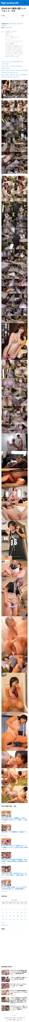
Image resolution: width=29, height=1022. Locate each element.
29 (25, 919)
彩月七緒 (9, 27)
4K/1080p (3, 25)
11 (10, 912)
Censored (6, 1018)
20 (17, 916)
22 (25, 916)
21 (21, 916)
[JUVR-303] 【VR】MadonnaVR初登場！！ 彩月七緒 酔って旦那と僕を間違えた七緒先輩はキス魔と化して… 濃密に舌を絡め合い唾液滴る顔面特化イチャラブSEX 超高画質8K (14, 860)
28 (21, 919)
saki (15, 1015)
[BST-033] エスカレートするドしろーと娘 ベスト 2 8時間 (18, 984)
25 (10, 919)
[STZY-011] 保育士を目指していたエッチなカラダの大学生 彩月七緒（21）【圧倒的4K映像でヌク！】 (14, 888)
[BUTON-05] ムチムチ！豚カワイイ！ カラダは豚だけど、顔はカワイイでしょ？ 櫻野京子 (19, 1007)
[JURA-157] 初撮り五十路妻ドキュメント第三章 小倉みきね (18, 978)
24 (6, 919)
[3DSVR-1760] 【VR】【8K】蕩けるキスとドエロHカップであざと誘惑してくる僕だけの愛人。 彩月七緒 (14, 874)
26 (14, 919)
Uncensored (20, 23)
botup (3, 15)
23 (2, 919)
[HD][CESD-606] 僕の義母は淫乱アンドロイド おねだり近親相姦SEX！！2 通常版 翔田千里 (18, 972)
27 (17, 919)
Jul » (7, 925)
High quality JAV (10, 2)
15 (25, 912)
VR (24, 1018)
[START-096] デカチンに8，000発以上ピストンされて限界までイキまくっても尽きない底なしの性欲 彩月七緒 (14, 846)
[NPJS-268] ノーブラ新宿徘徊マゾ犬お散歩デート (14, 832)
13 (17, 912)
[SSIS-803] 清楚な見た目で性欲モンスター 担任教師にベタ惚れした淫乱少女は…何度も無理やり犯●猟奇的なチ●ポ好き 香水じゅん (19, 1000)
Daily (18, 1019)
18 (10, 916)
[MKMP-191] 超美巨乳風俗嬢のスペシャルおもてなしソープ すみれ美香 (19, 992)
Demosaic (14, 23)
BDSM (14, 1019)
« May (3, 925)
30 (2, 922)
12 (14, 912)
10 (6, 912)
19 (14, 916)
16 (2, 916)
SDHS (5, 27)
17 (6, 916)
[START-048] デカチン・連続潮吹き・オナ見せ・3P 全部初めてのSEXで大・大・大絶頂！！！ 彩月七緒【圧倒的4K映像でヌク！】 (14, 819)
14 (21, 912)
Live (21, 1019)
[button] (25, 2)
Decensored (19, 1018)
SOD (10, 23)
